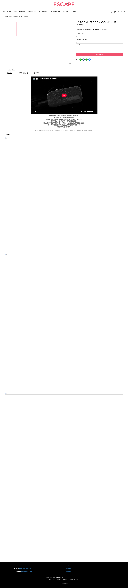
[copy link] (89, 60)
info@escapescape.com (25, 568)
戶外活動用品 (73, 11)
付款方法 (68, 566)
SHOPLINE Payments (66, 583)
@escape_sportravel (26, 571)
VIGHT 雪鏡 (65, 11)
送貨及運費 (68, 568)
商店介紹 (9, 11)
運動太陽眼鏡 (22, 11)
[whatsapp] (86, 60)
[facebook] (83, 60)
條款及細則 (68, 571)
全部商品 (7, 16)
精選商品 (15, 11)
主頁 (4, 11)
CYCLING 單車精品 (32, 11)
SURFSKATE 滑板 (43, 11)
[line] (80, 60)
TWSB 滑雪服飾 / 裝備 (55, 11)
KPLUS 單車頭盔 (24, 16)
